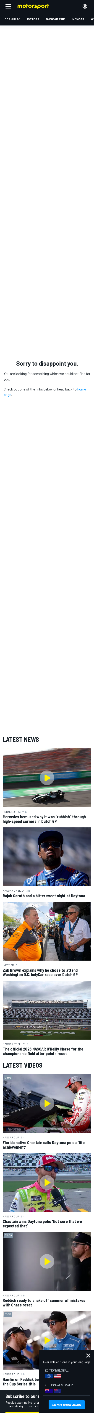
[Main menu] (8, 6)
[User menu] (84, 6)
